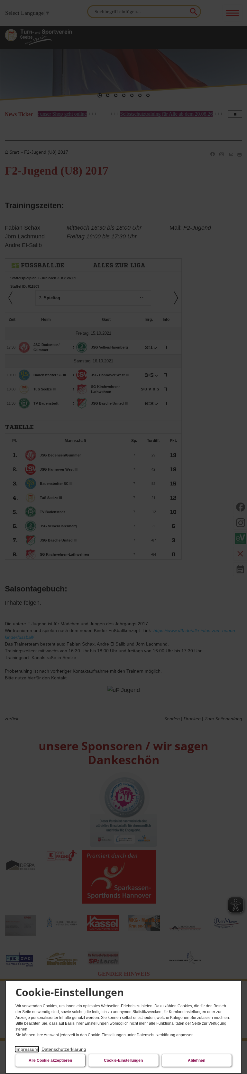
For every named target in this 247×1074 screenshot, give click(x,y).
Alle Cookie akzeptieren (50, 1060)
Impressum (26, 1049)
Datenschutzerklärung (63, 1049)
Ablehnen (196, 1060)
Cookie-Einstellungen (123, 1060)
